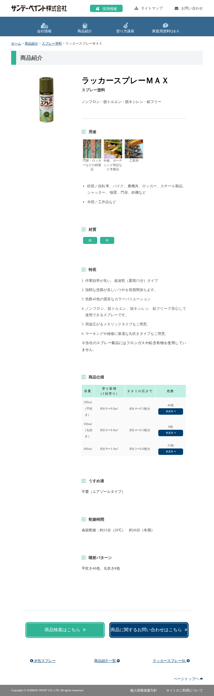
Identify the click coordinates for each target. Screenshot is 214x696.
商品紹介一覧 (105, 661)
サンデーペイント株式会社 (39, 8)
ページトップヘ (187, 679)
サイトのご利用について (184, 690)
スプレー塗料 (52, 43)
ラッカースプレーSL (170, 661)
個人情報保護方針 (143, 690)
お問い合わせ (192, 8)
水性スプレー (44, 661)
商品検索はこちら (62, 629)
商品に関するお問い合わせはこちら (146, 629)
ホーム (16, 43)
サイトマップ (152, 8)
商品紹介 (31, 43)
